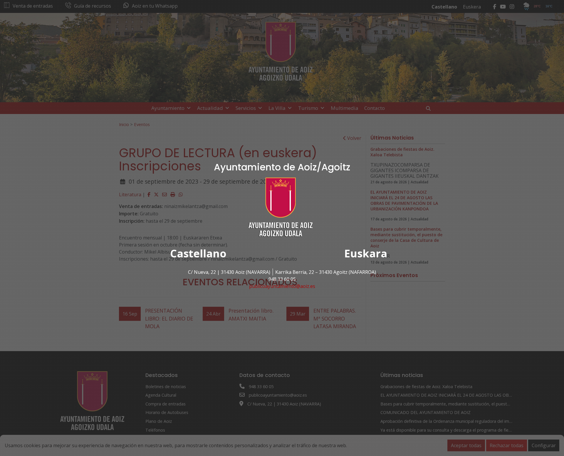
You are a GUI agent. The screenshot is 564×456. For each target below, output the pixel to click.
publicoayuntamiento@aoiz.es (282, 286)
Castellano (198, 253)
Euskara (365, 253)
